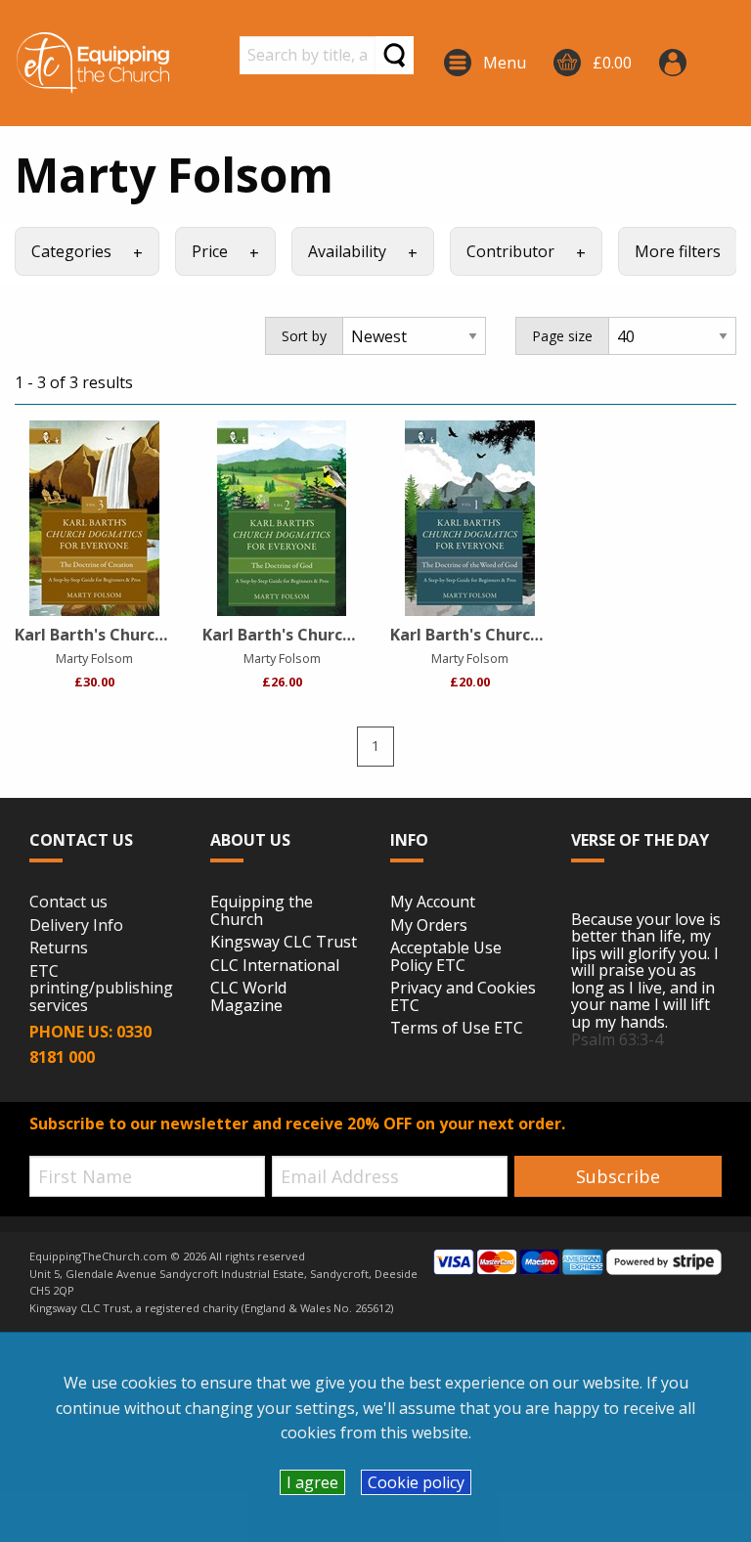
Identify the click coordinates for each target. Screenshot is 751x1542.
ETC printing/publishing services (101, 989)
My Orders (428, 926)
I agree (312, 1482)
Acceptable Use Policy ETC (446, 957)
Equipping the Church (261, 911)
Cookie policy (416, 1482)
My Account (432, 902)
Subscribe (618, 1176)
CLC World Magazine (248, 997)
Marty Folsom (94, 658)
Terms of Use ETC (456, 1028)
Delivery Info (76, 926)
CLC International (274, 966)
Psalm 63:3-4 (617, 1039)
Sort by (304, 336)
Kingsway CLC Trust (283, 942)
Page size (562, 336)
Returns (58, 948)
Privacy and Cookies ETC (463, 997)
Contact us (68, 902)
